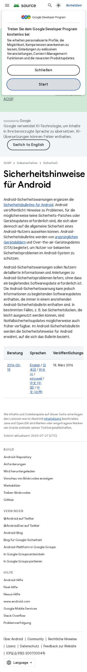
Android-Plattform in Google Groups (30, 547)
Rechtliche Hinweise (62, 639)
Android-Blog (13, 533)
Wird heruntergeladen (19, 471)
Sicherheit (50, 163)
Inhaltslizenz (52, 419)
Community (35, 639)
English (35, 365)
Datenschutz (29, 646)
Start (43, 84)
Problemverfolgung (17, 623)
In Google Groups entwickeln (24, 554)
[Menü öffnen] (7, 5)
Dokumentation (27, 163)
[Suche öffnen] (50, 5)
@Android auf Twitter (19, 518)
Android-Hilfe (13, 580)
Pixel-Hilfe (11, 587)
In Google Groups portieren (23, 561)
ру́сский (36, 379)
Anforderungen (15, 464)
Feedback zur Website (60, 646)
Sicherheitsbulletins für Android (28, 205)
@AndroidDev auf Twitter (21, 526)
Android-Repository (17, 457)
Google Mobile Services (20, 608)
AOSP (7, 163)
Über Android (13, 639)
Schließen (43, 70)
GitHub (9, 500)
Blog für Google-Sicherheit (23, 540)
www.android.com (17, 601)
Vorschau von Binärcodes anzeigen (28, 478)
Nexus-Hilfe (12, 594)
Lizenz (11, 646)
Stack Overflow (14, 616)
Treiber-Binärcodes (17, 493)
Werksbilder (12, 486)
